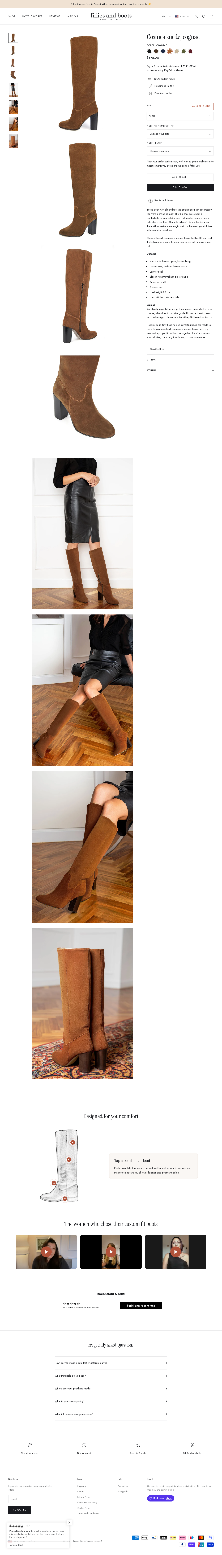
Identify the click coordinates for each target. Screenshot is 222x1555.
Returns (80, 1491)
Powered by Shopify (94, 1541)
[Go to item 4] (13, 75)
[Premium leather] (68, 1159)
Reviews (55, 16)
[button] (69, 1522)
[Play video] (46, 1252)
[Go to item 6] (13, 107)
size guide (179, 313)
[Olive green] (183, 51)
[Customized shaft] (72, 1142)
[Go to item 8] (13, 141)
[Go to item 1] (13, 38)
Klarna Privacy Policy (87, 1502)
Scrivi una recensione (141, 1306)
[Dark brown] (156, 51)
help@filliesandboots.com (198, 317)
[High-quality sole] (64, 1198)
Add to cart (180, 177)
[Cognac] (169, 51)
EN (164, 16)
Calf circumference (160, 126)
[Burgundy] (190, 51)
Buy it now (180, 187)
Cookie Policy (83, 1508)
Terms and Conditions (88, 1513)
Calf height (155, 143)
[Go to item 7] (13, 124)
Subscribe (19, 1509)
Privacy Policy (83, 1497)
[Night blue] (163, 51)
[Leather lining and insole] (54, 1183)
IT (170, 16)
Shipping (81, 1486)
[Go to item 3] (13, 63)
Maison (72, 16)
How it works (32, 16)
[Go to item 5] (13, 90)
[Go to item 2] (13, 50)
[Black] (149, 51)
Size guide (203, 106)
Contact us (123, 1486)
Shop (11, 16)
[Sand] (176, 51)
